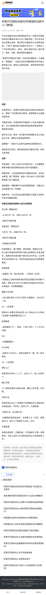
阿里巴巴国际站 (11, 467)
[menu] (42, 3)
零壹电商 (21, 579)
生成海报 (8, 475)
